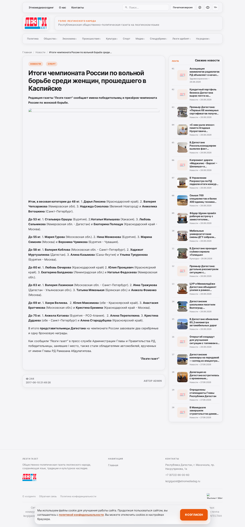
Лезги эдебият (181, 38)
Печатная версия (182, 7)
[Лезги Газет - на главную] (35, 23)
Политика (32, 38)
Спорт (126, 38)
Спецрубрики (158, 38)
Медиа (140, 38)
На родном (203, 38)
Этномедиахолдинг (41, 7)
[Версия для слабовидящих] (207, 7)
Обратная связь (48, 496)
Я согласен (194, 514)
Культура (112, 38)
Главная (27, 52)
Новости (40, 52)
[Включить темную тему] (200, 7)
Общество (50, 38)
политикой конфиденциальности (81, 514)
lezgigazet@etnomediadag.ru (182, 481)
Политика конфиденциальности (78, 496)
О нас (62, 7)
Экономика (69, 38)
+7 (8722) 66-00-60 (177, 474)
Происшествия (91, 38)
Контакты (77, 7)
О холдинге (29, 496)
